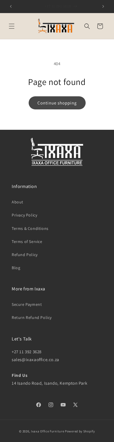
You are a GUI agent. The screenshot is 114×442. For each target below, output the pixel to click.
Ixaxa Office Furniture (47, 431)
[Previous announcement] (10, 6)
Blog (16, 267)
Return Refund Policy (32, 317)
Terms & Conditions (30, 228)
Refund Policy (25, 254)
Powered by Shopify (80, 431)
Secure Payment (27, 304)
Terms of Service (27, 241)
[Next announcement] (103, 6)
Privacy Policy (24, 215)
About (17, 202)
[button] (11, 26)
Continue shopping (57, 103)
